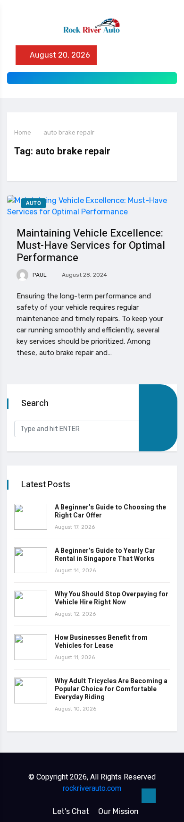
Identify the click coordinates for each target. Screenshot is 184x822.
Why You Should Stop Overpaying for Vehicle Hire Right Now (111, 598)
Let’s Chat (71, 811)
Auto (33, 203)
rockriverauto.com (92, 788)
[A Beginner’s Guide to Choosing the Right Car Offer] (30, 517)
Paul (39, 274)
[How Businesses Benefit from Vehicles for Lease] (30, 647)
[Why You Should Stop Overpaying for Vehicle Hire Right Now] (30, 604)
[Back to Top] (149, 796)
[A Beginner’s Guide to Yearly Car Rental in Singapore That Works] (30, 560)
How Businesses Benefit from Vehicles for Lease (101, 642)
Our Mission (118, 811)
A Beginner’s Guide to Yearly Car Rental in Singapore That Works (105, 555)
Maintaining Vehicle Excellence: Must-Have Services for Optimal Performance (91, 245)
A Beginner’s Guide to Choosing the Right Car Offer (110, 511)
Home (22, 132)
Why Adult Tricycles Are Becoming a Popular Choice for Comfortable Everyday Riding (111, 689)
